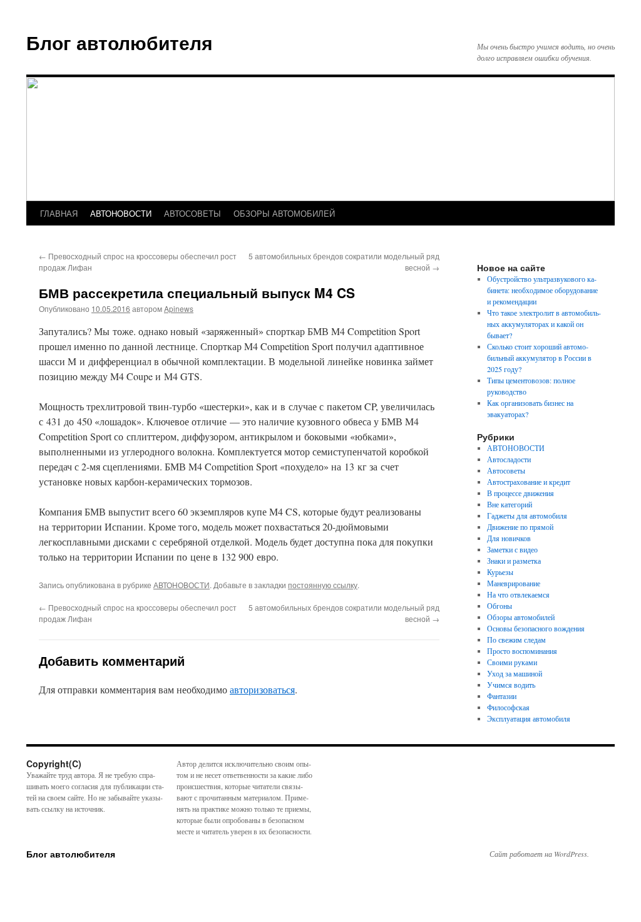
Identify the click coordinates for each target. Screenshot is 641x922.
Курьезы (500, 572)
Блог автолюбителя (119, 42)
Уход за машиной (514, 673)
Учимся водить (511, 685)
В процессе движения (520, 493)
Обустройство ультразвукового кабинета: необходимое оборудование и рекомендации (542, 290)
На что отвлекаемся (518, 594)
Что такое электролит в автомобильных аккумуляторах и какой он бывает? (544, 324)
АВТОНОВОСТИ (120, 213)
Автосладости (509, 459)
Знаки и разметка (514, 561)
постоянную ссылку (322, 584)
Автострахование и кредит (528, 482)
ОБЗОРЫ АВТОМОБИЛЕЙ (284, 213)
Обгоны (499, 606)
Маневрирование (513, 583)
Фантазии (501, 696)
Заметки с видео (512, 549)
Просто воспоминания (522, 651)
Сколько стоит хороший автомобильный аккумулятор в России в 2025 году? (539, 357)
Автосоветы (506, 470)
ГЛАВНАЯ (59, 213)
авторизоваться (262, 689)
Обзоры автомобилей (521, 617)
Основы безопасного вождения (536, 628)
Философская (508, 707)
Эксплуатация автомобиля (528, 718)
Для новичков (509, 538)
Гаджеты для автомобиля (527, 515)
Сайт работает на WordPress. (539, 854)
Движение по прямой (520, 527)
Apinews (178, 308)
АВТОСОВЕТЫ (192, 213)
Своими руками (512, 662)
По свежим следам (516, 640)
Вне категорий (509, 504)
